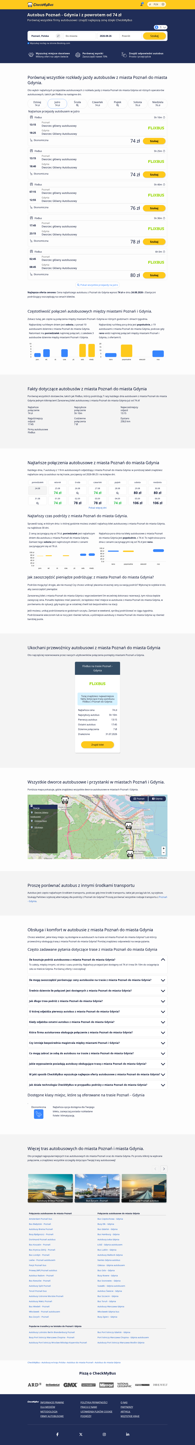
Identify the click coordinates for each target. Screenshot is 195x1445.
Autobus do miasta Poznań (80, 1362)
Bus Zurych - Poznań (39, 1316)
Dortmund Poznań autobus (42, 1239)
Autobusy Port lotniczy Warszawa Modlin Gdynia (121, 1342)
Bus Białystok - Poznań (40, 1224)
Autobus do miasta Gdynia (107, 1362)
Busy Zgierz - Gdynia (107, 1316)
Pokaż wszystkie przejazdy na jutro (99, 285)
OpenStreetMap (151, 858)
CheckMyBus (34, 1362)
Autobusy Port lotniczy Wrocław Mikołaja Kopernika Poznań (58, 1342)
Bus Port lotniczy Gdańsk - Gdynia (114, 1332)
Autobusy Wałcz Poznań (40, 1301)
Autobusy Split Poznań (40, 1285)
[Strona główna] (41, 4)
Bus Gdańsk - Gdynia (107, 1229)
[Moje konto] (141, 4)
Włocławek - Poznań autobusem (44, 1311)
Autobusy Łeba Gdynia (108, 1239)
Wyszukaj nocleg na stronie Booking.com (50, 43)
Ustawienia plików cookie (96, 1411)
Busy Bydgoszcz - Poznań (41, 1234)
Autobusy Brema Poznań (41, 1229)
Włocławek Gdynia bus (108, 1311)
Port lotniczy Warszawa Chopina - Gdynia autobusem (123, 1337)
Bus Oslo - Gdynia (106, 1270)
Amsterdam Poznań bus (40, 1218)
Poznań (140, 798)
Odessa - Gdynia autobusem (111, 1265)
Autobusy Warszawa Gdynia (111, 1306)
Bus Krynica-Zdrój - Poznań (42, 1249)
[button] (129, 826)
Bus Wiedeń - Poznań (39, 1306)
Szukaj (154, 141)
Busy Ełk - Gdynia (106, 1224)
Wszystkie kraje (130, 1416)
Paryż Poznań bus (37, 1265)
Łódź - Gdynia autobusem (110, 1244)
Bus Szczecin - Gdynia (108, 1296)
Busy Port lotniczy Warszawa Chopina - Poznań (51, 1337)
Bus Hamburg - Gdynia (108, 1234)
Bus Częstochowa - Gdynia (110, 1218)
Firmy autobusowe (52, 1416)
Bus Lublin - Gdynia (107, 1249)
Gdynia (158, 798)
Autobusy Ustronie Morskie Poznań (46, 1296)
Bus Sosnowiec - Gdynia (109, 1280)
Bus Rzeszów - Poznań (40, 1280)
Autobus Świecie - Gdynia (110, 1291)
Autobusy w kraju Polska (53, 1362)
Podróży (86, 1416)
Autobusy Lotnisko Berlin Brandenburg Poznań (52, 1332)
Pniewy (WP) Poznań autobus (43, 1270)
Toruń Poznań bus (38, 1291)
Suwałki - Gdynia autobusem (111, 1285)
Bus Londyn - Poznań (39, 1255)
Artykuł (125, 1411)
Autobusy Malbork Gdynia (110, 1255)
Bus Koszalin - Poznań (39, 1244)
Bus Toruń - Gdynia (107, 1301)
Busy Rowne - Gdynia (108, 1275)
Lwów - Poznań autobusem (42, 1260)
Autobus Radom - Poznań (41, 1275)
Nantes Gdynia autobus (109, 1260)
